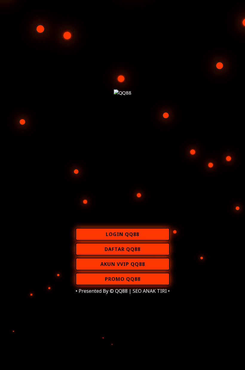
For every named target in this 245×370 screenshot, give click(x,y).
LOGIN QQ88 (122, 234)
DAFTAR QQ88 (122, 249)
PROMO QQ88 (122, 279)
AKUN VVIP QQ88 (122, 264)
